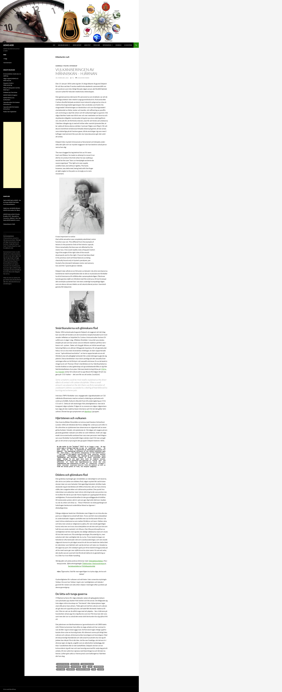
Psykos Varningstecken (9, 111)
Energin (61, 372)
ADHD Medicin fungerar (10, 95)
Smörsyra (70, 669)
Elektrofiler (76, 666)
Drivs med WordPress (9, 689)
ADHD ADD (8, 45)
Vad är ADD (6, 200)
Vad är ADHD (14, 200)
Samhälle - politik (62, 66)
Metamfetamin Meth (9, 224)
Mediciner (96, 45)
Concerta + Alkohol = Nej (10, 218)
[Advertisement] (12, 155)
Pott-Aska (60, 669)
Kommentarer (8, 62)
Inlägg (5, 58)
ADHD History (77, 45)
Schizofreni (128, 45)
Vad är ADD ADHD (63, 45)
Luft (90, 666)
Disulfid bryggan (63, 666)
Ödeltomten (87, 563)
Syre (93, 669)
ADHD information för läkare (11, 210)
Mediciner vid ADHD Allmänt (11, 208)
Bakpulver (75, 664)
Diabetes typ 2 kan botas (10, 92)
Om (54, 45)
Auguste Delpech (63, 664)
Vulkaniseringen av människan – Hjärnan (76, 71)
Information (107, 45)
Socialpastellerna (74, 566)
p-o (73, 78)
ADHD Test (87, 45)
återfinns (88, 411)
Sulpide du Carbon (83, 669)
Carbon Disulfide (87, 664)
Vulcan (100, 669)
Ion (84, 666)
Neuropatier (99, 666)
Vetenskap (73, 66)
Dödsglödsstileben (96, 561)
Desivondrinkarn (98, 563)
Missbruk (118, 45)
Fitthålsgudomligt (88, 566)
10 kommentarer (83, 78)
